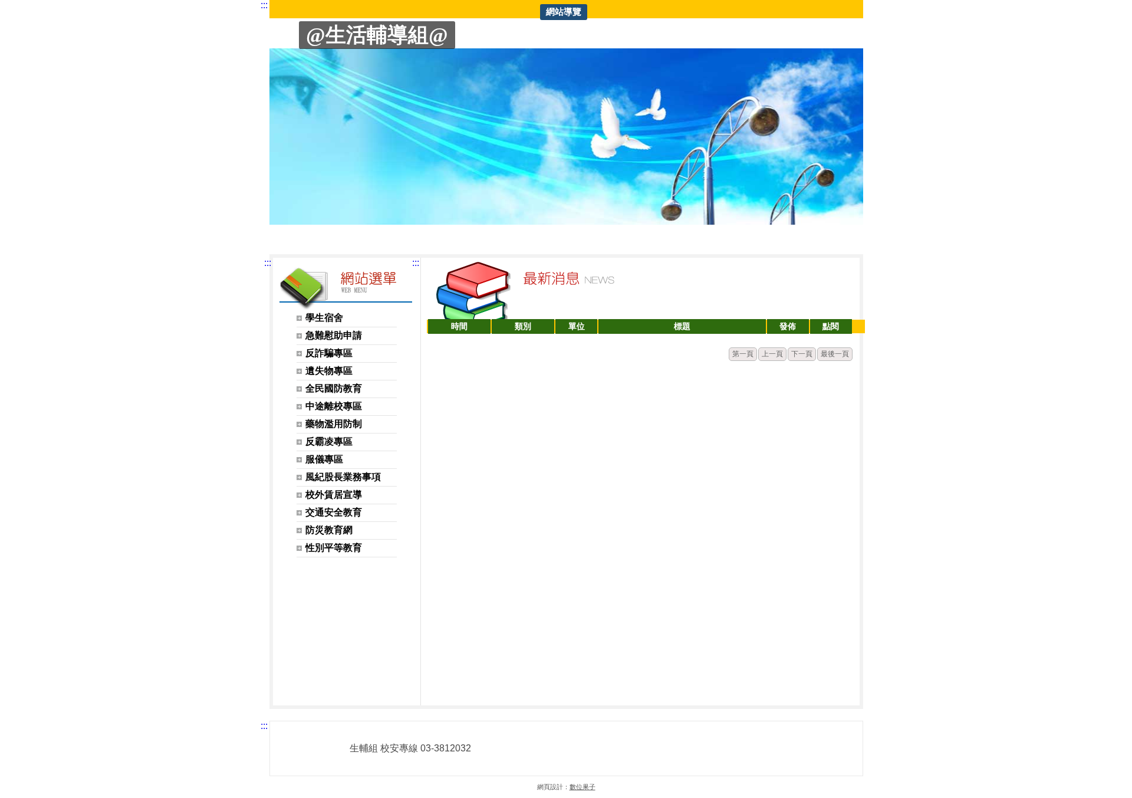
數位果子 (582, 786)
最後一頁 (835, 354)
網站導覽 (563, 11)
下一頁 (801, 354)
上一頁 (772, 354)
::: (264, 5)
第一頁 (742, 354)
